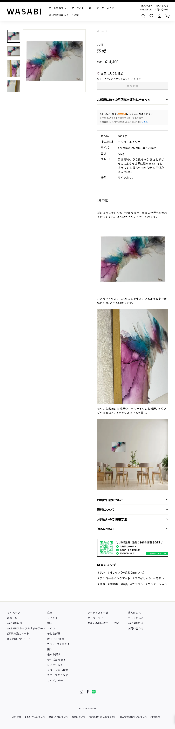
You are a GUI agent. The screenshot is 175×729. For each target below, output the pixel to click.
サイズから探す (56, 659)
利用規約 (155, 716)
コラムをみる (136, 618)
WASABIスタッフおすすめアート (26, 628)
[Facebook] (87, 691)
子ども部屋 (53, 633)
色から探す (53, 654)
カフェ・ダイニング (58, 644)
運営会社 (16, 716)
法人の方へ (146, 5)
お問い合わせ (161, 9)
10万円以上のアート (19, 639)
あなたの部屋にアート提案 (103, 623)
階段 (49, 649)
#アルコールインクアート (114, 578)
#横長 (124, 584)
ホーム (100, 31)
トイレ (51, 628)
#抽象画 (113, 584)
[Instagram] (81, 691)
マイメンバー (55, 680)
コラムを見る (161, 5)
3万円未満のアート (18, 633)
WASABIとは (146, 9)
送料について (106, 509)
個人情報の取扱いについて (133, 716)
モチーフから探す (57, 675)
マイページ (13, 612)
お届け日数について (110, 500)
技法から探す (55, 664)
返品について (106, 529)
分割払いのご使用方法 (112, 519)
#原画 (101, 584)
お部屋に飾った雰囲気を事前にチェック (124, 99)
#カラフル (136, 584)
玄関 (49, 612)
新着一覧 (12, 618)
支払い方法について (34, 716)
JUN (100, 44)
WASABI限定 (14, 623)
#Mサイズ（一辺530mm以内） (126, 572)
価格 (100, 62)
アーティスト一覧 (98, 612)
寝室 (49, 623)
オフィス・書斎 (55, 639)
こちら (145, 121)
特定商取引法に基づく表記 (102, 716)
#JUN (102, 572)
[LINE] (94, 691)
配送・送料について (58, 716)
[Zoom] (54, 61)
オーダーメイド (97, 618)
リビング (52, 618)
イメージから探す (57, 670)
